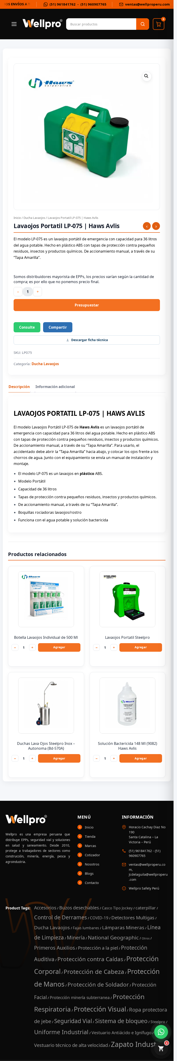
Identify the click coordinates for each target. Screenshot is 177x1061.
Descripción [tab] (19, 386)
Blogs (89, 873)
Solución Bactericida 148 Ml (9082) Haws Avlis (127, 746)
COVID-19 (99, 917)
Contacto (92, 882)
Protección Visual (100, 1008)
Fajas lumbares (86, 927)
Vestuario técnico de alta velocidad (71, 1045)
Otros (146, 938)
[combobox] (89, 24)
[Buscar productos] (142, 24)
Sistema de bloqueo (121, 1021)
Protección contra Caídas (90, 959)
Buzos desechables (79, 908)
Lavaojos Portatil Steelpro (127, 637)
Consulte (27, 327)
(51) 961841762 (63, 4)
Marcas (90, 845)
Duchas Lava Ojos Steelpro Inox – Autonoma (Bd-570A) (46, 746)
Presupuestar (87, 305)
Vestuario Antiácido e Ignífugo (121, 1032)
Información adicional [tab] (55, 386)
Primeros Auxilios (54, 947)
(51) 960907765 (93, 4)
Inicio (17, 218)
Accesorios (45, 908)
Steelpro (157, 1021)
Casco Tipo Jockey (117, 908)
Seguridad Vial (73, 1021)
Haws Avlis (89, 427)
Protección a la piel (98, 948)
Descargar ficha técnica (89, 340)
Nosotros (92, 864)
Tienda (90, 836)
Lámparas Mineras (123, 927)
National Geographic (113, 937)
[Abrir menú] (14, 24)
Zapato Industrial (139, 1044)
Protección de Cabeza (94, 971)
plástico (87, 473)
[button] (147, 76)
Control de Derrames (60, 917)
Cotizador (92, 855)
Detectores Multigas (132, 917)
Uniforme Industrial (61, 1032)
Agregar (59, 647)
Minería (76, 937)
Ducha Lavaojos (34, 218)
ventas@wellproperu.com (147, 4)
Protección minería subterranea (80, 997)
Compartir (58, 327)
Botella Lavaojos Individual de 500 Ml (46, 637)
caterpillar (146, 908)
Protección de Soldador (98, 984)
